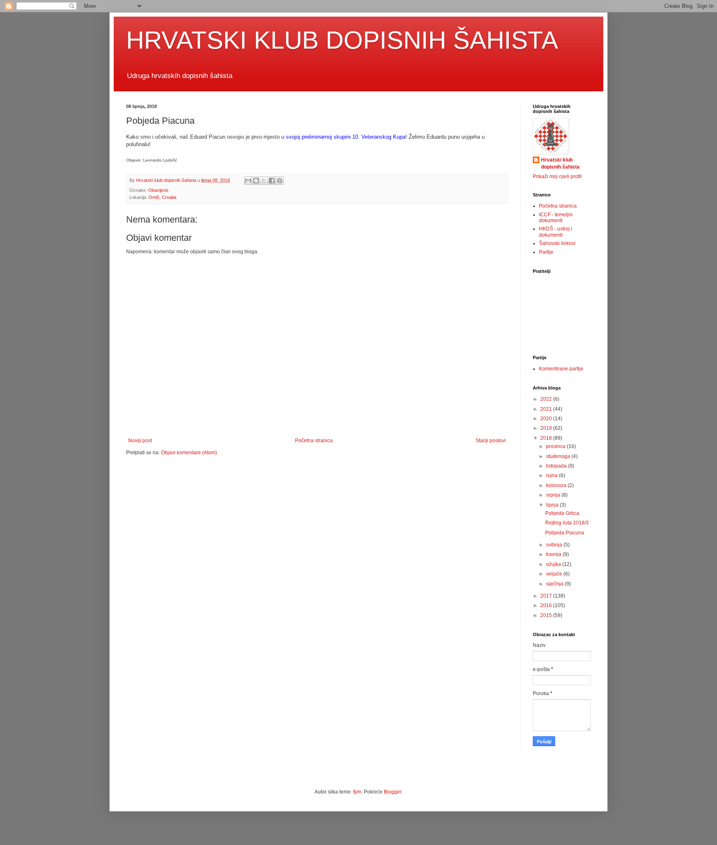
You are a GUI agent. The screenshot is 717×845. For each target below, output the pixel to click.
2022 (546, 399)
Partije (546, 252)
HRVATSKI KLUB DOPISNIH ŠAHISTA (342, 40)
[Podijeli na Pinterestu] (280, 180)
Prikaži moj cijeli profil (557, 176)
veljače (554, 574)
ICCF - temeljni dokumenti (556, 217)
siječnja (555, 584)
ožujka (554, 564)
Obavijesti (158, 190)
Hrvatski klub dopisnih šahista (560, 163)
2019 (546, 428)
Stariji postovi (491, 440)
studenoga (558, 456)
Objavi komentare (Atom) (189, 453)
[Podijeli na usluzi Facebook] (272, 180)
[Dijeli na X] (264, 180)
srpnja (553, 495)
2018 (546, 438)
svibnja (554, 545)
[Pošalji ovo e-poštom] (248, 180)
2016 (546, 605)
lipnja (553, 505)
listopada (557, 466)
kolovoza (557, 485)
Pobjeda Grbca (562, 513)
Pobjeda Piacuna (564, 533)
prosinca (556, 446)
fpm (357, 792)
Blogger (392, 792)
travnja (554, 554)
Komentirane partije (561, 369)
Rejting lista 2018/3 (567, 523)
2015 (546, 615)
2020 (546, 418)
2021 (546, 409)
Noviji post (140, 440)
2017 (546, 596)
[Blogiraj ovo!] (256, 180)
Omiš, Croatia (162, 197)
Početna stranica (314, 440)
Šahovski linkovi (557, 243)
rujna (552, 475)
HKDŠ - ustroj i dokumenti (555, 232)
